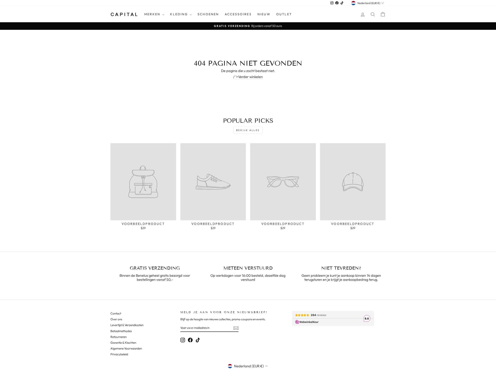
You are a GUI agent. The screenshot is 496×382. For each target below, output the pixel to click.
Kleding (179, 14)
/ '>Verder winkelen (248, 77)
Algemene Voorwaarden (126, 348)
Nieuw (263, 14)
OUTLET (284, 14)
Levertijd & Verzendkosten (126, 325)
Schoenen (208, 14)
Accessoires (238, 14)
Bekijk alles (248, 130)
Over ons (116, 319)
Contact (115, 313)
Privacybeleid (119, 354)
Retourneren (118, 337)
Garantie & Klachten (123, 342)
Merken (152, 14)
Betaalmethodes (121, 331)
